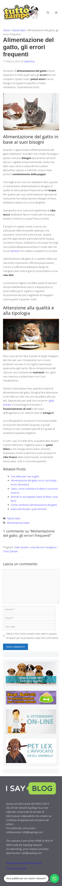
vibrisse (14, 251)
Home (6, 30)
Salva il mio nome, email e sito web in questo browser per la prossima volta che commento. (32, 635)
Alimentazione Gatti (18, 522)
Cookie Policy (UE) (16, 868)
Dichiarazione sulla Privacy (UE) (24, 863)
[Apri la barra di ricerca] (48, 12)
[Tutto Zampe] (20, 12)
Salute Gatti (18, 30)
